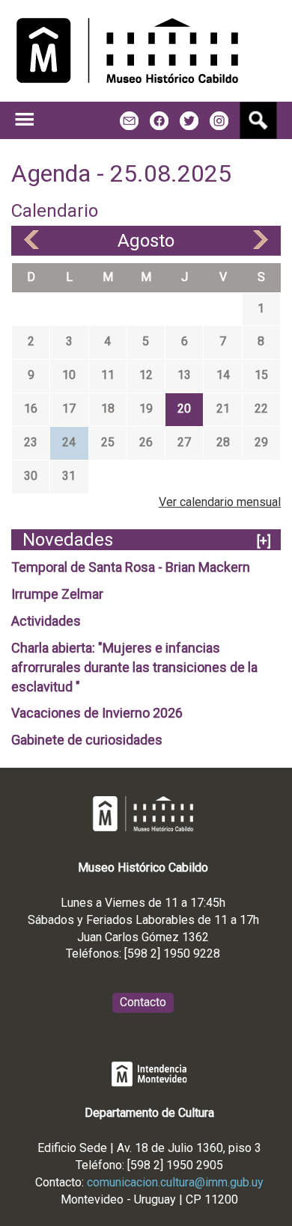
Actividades (46, 621)
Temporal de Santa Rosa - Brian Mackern (130, 567)
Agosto (146, 240)
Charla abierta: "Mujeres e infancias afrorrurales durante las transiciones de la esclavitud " (134, 667)
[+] (264, 541)
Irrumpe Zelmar (57, 594)
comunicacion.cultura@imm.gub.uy (175, 1182)
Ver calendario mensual (220, 502)
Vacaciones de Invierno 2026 (97, 713)
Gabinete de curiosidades (86, 740)
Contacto (143, 1002)
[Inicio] (127, 51)
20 (184, 408)
